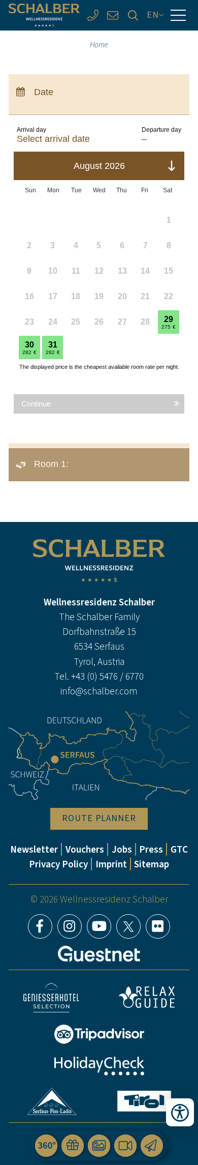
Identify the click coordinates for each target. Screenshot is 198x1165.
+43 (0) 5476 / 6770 (107, 676)
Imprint (111, 864)
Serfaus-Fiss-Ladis (51, 1101)
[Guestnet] (99, 954)
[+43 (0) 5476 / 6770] (93, 15)
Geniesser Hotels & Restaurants (51, 997)
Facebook (40, 926)
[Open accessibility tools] (180, 1112)
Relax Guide (147, 997)
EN (153, 15)
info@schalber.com (99, 691)
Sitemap (151, 864)
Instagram (69, 926)
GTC (179, 849)
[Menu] (178, 15)
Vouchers (84, 849)
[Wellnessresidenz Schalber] (44, 15)
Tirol (144, 1101)
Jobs (122, 849)
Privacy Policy (58, 864)
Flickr (158, 926)
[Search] (133, 15)
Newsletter (34, 849)
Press (151, 849)
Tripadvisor (99, 1034)
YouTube (99, 926)
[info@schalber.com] (113, 15)
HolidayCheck (99, 1066)
